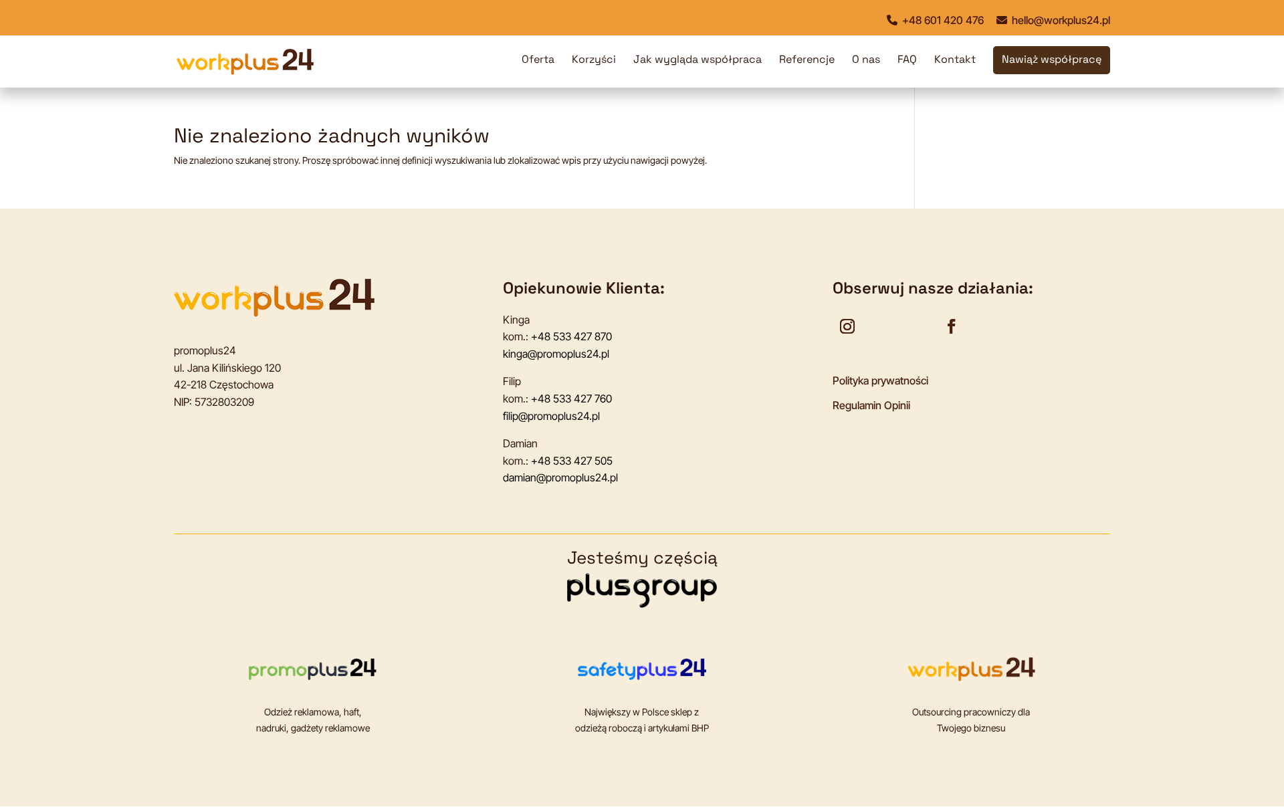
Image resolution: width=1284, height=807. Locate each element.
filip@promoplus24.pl (551, 416)
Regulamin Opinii (871, 405)
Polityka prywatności (880, 380)
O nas (866, 60)
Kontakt (955, 60)
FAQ (907, 60)
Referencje (807, 60)
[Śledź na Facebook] (951, 326)
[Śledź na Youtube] (882, 326)
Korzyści (594, 60)
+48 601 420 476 (941, 20)
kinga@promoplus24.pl (556, 353)
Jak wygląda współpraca (697, 60)
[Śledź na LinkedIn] (917, 326)
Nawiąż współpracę (1051, 60)
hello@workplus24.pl (1059, 20)
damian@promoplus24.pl (560, 477)
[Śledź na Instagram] (847, 326)
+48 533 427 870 (571, 336)
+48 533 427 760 (571, 398)
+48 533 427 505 (572, 460)
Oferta (538, 60)
